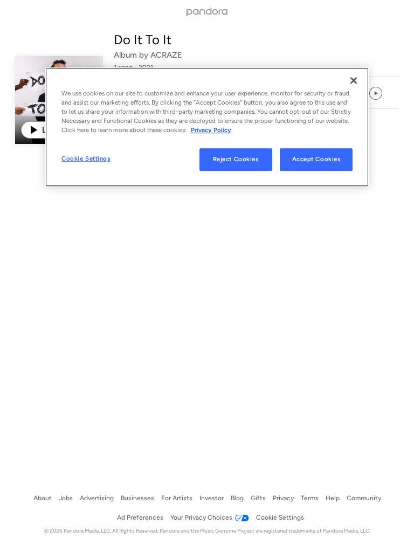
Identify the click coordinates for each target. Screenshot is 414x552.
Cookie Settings (86, 158)
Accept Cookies (316, 159)
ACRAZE (166, 55)
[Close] (353, 80)
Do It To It (142, 39)
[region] (207, 127)
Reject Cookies (236, 159)
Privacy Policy (211, 130)
